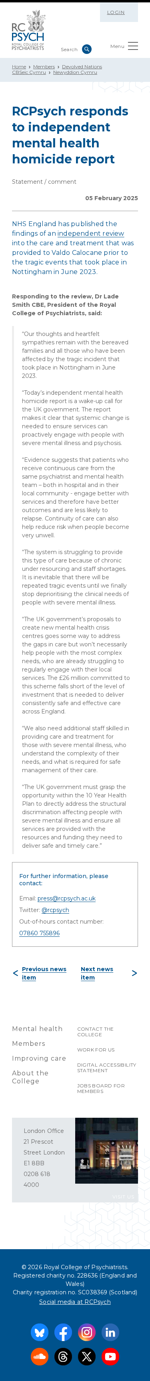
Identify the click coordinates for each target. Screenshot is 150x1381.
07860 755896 (39, 933)
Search (87, 49)
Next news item (97, 973)
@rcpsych (55, 910)
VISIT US (123, 1197)
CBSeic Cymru (29, 72)
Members (44, 67)
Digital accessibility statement (106, 1067)
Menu (117, 46)
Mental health (37, 1029)
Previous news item (44, 973)
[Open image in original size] (29, 30)
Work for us (96, 1050)
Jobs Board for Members (101, 1088)
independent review (91, 233)
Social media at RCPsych (75, 1301)
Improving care (39, 1058)
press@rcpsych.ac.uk (67, 898)
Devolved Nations (82, 67)
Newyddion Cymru (75, 72)
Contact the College (95, 1031)
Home (19, 67)
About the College (30, 1077)
